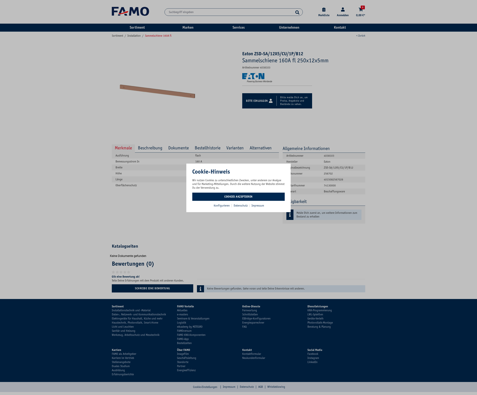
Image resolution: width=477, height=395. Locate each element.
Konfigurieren (222, 205)
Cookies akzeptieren (238, 196)
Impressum (258, 205)
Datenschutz (241, 205)
